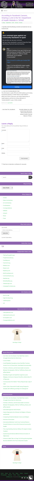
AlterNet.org (6, 278)
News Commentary (8, 200)
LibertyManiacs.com (8, 312)
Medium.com (6, 265)
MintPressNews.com (8, 273)
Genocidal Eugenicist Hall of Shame (11, 409)
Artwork (5, 213)
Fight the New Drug (8, 298)
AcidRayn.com (9, 476)
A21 (4, 303)
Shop (18, 475)
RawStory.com (6, 270)
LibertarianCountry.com (9, 315)
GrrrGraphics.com (7, 317)
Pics (13, 473)
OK (30, 177)
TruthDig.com (6, 260)
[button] (30, 477)
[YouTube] (27, 478)
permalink (10, 102)
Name (3, 144)
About (6, 473)
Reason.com (6, 268)
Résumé (10, 475)
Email (3, 149)
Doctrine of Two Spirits (8, 419)
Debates (5, 210)
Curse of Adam (6, 360)
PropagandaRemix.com (9, 320)
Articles (20, 22)
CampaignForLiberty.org (9, 286)
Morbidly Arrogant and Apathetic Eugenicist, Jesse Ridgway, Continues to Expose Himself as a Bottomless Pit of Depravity (17, 377)
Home (2, 473)
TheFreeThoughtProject (9, 255)
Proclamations (6, 205)
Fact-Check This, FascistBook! (8, 109)
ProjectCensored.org (8, 257)
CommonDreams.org (8, 276)
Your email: (4, 227)
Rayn (4, 22)
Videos (21, 473)
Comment (3, 131)
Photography (4, 475)
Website (3, 153)
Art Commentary (7, 203)
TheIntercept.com (7, 283)
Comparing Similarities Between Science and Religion (16, 417)
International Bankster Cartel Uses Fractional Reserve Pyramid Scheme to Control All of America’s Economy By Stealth (17, 424)
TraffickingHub (6, 300)
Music (4, 215)
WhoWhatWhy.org (7, 281)
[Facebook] (24, 478)
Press (4, 218)
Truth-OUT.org (6, 263)
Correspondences (7, 208)
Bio (10, 473)
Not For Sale (6, 295)
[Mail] (22, 478)
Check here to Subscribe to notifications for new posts (14, 164)
